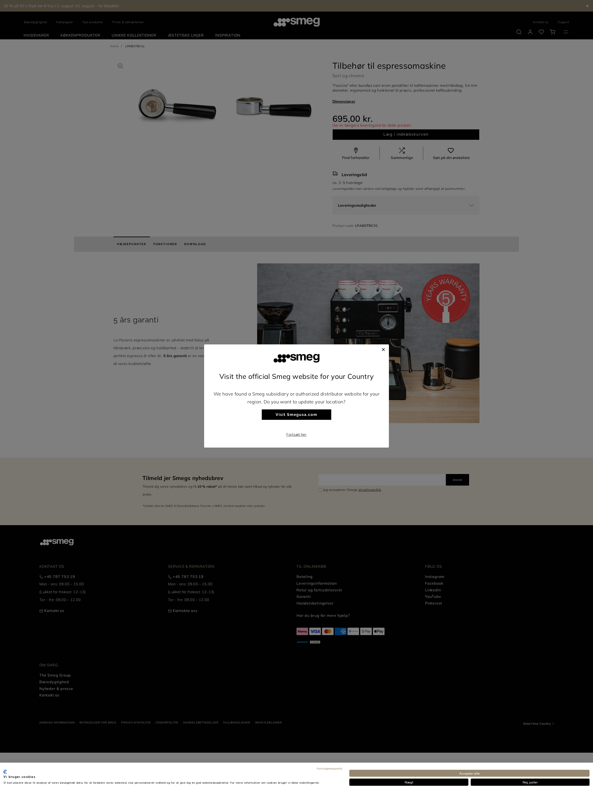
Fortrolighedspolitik (329, 768)
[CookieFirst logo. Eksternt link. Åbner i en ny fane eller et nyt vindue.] (5, 772)
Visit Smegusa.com (296, 414)
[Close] (383, 349)
